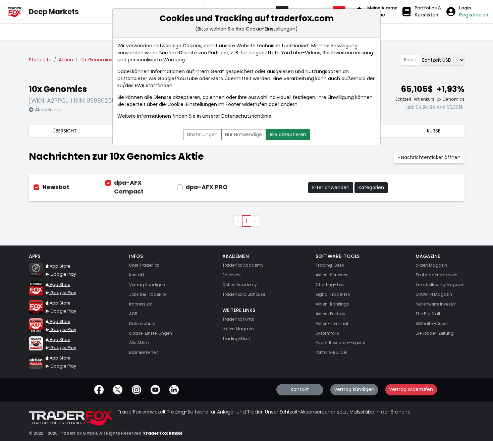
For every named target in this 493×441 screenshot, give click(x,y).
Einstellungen (202, 134)
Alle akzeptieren (287, 134)
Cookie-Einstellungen (192, 104)
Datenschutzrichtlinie (246, 116)
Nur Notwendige (243, 134)
